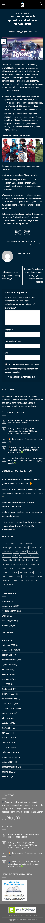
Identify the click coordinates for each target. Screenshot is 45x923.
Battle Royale (7, 548)
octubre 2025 (8, 655)
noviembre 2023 (9, 757)
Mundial (21, 560)
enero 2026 (7, 640)
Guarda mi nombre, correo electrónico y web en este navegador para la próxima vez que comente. (22, 368)
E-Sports (33, 548)
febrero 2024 (7, 743)
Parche (32, 564)
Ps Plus (14, 572)
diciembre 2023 (8, 752)
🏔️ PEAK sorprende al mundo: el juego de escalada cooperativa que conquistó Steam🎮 (22, 493)
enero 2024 (7, 747)
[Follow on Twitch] (18, 818)
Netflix (37, 560)
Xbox (22, 580)
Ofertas (5, 616)
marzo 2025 (7, 689)
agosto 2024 (7, 713)
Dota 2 (25, 548)
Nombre (9, 330)
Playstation (21, 568)
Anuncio (21, 544)
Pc (38, 564)
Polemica (6, 572)
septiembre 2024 (9, 708)
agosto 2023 (7, 772)
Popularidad (35, 244)
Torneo (25, 576)
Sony (4, 576)
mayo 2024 (7, 728)
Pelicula (11, 568)
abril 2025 (6, 684)
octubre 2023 (8, 762)
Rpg (31, 572)
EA (40, 548)
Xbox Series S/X (9, 585)
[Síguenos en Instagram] (9, 818)
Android (5, 544)
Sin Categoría (8, 621)
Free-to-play (17, 244)
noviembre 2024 (9, 699)
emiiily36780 (7, 512)
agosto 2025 (7, 665)
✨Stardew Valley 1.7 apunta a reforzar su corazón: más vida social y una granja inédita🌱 (25, 460)
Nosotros (12, 916)
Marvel (5, 560)
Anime (13, 544)
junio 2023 (6, 777)
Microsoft (13, 560)
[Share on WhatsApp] (16, 232)
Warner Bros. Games (10, 580)
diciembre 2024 (9, 694)
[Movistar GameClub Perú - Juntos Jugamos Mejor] (22, 4)
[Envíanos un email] (13, 818)
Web (6, 353)
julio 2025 (6, 669)
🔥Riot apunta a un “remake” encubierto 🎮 (25, 440)
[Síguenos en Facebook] (4, 818)
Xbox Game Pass (32, 580)
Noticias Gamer (22, 13)
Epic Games (7, 552)
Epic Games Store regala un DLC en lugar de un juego (12, 275)
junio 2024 (6, 723)
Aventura (29, 544)
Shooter (38, 572)
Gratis (15, 556)
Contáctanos (31, 916)
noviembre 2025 (9, 650)
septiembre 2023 (9, 767)
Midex (4, 479)
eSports (5, 601)
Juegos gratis (8, 606)
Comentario (10, 308)
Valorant (33, 576)
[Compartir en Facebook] (20, 232)
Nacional (29, 560)
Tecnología (7, 626)
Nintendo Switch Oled (19, 564)
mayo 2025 (7, 679)
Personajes (26, 244)
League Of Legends (31, 556)
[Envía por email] (29, 232)
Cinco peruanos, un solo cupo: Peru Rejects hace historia (23, 421)
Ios (20, 556)
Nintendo (6, 564)
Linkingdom (22, 32)
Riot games (23, 572)
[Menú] (3, 4)
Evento (16, 552)
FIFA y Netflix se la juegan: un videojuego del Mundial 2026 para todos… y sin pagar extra (23, 430)
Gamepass (6, 556)
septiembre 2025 (9, 660)
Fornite (23, 552)
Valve (40, 576)
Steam (11, 576)
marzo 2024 (7, 738)
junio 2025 (6, 674)
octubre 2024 (8, 704)
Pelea (5, 568)
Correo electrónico (13, 341)
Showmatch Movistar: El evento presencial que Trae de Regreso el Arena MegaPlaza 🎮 (22, 525)
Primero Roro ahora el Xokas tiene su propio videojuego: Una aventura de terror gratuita (33, 275)
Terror (18, 576)
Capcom (17, 548)
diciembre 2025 (8, 645)
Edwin (4, 502)
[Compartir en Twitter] (25, 232)
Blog (20, 916)
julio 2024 (6, 718)
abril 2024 (6, 733)
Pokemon (30, 568)
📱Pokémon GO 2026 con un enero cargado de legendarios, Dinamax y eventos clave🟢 (23, 449)
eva (3, 489)
